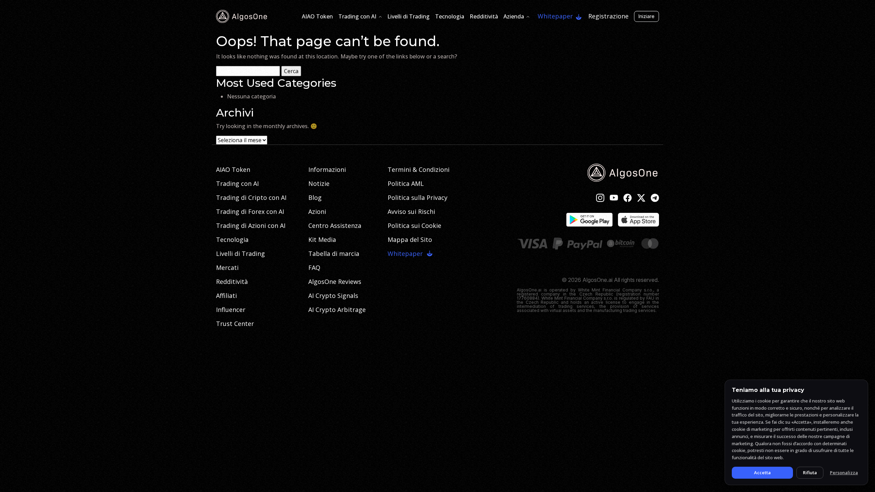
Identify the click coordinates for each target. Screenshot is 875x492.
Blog (315, 197)
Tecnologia (449, 16)
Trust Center (235, 323)
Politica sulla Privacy (417, 197)
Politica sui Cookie (414, 225)
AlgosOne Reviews (334, 281)
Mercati (227, 267)
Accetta (762, 472)
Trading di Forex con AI (250, 211)
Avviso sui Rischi (411, 211)
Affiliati (226, 295)
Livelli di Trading (408, 16)
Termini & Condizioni (418, 169)
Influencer (230, 309)
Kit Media (322, 239)
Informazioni (327, 169)
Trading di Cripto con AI (251, 197)
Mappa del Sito (410, 239)
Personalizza (844, 472)
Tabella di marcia (333, 253)
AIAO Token (317, 16)
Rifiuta (810, 472)
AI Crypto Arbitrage (337, 309)
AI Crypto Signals (333, 295)
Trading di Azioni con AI (250, 225)
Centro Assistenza (334, 225)
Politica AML (406, 183)
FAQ (314, 267)
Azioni (317, 211)
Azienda (513, 16)
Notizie (318, 183)
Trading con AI (357, 16)
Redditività (484, 16)
